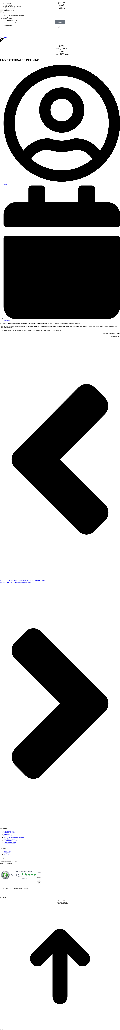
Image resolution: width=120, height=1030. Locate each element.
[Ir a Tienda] (60, 1026)
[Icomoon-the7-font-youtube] (62, 40)
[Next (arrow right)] (2, 1029)
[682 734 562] (2, 34)
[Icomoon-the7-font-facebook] (22, 40)
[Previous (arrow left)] (0, 1029)
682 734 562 (3, 37)
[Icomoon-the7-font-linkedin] (42, 40)
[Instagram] (2, 40)
